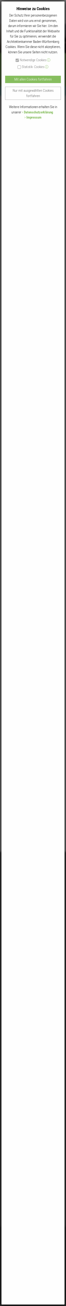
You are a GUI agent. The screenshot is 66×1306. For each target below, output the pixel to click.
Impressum (33, 117)
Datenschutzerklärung (38, 112)
